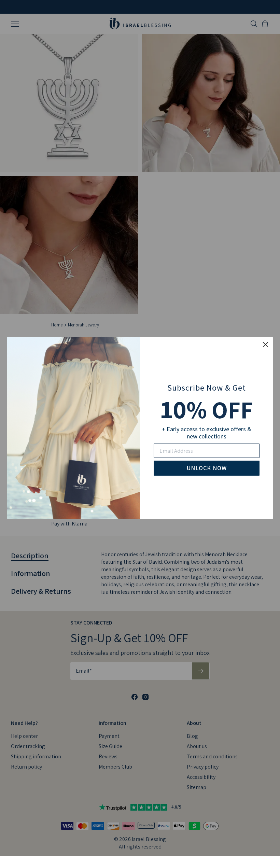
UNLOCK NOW (207, 468)
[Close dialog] (265, 345)
